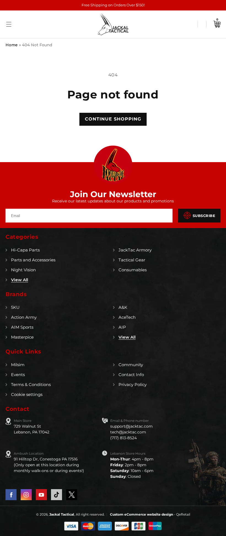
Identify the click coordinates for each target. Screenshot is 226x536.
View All (19, 279)
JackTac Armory (135, 250)
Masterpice (22, 337)
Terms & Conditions (31, 384)
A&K (123, 307)
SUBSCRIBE (204, 215)
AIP (122, 327)
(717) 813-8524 (123, 437)
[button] (9, 24)
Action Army (24, 317)
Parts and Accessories (33, 259)
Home (12, 44)
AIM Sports (22, 327)
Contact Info (131, 374)
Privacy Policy (133, 384)
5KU (15, 307)
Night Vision (23, 269)
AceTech (127, 317)
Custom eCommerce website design (142, 514)
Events (18, 374)
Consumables (133, 269)
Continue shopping (113, 119)
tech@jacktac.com (128, 432)
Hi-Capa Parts (25, 250)
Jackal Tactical (61, 514)
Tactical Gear (132, 259)
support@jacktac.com (131, 426)
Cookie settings (26, 394)
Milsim (18, 364)
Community (131, 364)
